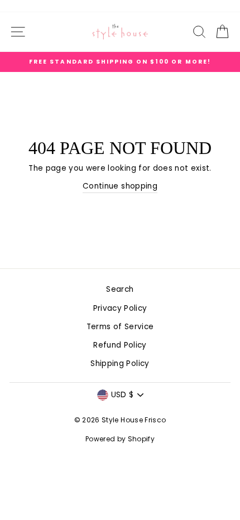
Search (119, 289)
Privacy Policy (120, 308)
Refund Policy (119, 345)
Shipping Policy (119, 363)
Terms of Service (120, 326)
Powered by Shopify (120, 439)
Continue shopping (120, 186)
